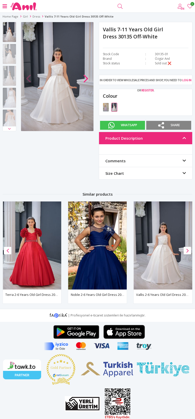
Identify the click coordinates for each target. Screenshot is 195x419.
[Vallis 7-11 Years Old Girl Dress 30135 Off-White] (114, 107)
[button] (9, 128)
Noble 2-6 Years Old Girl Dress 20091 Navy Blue (107, 294)
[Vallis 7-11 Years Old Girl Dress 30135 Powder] (106, 107)
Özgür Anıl (162, 58)
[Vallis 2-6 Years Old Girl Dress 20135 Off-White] (163, 245)
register (147, 90)
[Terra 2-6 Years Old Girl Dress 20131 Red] (32, 245)
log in (186, 80)
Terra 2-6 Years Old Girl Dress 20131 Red (36, 294)
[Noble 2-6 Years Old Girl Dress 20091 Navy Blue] (97, 245)
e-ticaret (96, 315)
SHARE (175, 125)
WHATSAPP (129, 125)
